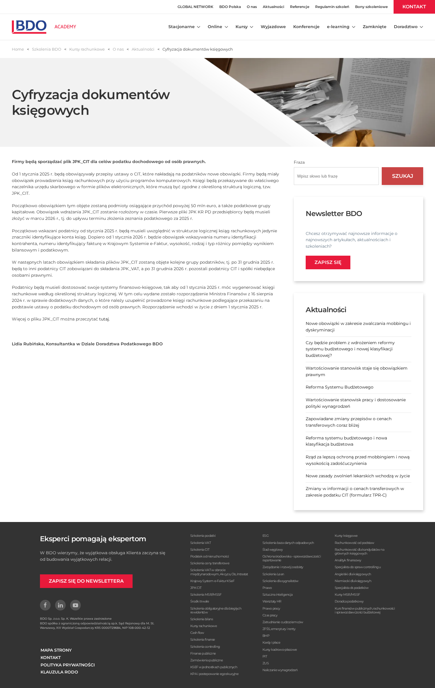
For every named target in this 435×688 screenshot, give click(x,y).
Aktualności (273, 6)
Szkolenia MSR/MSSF (205, 594)
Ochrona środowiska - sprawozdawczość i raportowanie (291, 558)
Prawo (267, 588)
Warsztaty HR (271, 601)
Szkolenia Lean (273, 574)
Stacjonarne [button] (181, 26)
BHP (265, 636)
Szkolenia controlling (205, 647)
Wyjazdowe (273, 26)
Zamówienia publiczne (206, 660)
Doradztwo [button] (406, 26)
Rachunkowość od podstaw (354, 543)
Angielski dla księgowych (353, 574)
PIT (264, 656)
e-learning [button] (338, 26)
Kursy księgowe (346, 536)
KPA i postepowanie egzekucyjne (214, 674)
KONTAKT (414, 6)
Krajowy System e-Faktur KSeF (212, 581)
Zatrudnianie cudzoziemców (282, 622)
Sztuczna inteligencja (277, 594)
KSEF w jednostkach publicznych (213, 667)
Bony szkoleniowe (371, 6)
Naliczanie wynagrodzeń (280, 670)
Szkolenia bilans (201, 619)
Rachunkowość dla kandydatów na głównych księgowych (359, 551)
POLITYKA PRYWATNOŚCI (68, 665)
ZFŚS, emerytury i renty (278, 629)
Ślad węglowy (272, 549)
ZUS (265, 663)
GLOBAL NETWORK (195, 6)
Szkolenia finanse (202, 639)
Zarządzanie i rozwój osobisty (282, 567)
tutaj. (104, 319)
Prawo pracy (271, 608)
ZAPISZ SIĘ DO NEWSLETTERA (86, 581)
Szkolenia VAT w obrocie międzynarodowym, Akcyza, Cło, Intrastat (219, 572)
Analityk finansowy (348, 560)
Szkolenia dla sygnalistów (280, 581)
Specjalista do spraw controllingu (358, 567)
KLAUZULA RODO (59, 672)
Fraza (299, 162)
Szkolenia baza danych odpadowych (288, 543)
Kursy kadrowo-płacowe (279, 649)
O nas (252, 6)
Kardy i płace (271, 642)
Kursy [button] (242, 26)
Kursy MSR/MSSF (347, 594)
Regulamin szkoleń (332, 6)
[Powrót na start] (44, 27)
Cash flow (197, 633)
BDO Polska (230, 6)
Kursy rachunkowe (203, 626)
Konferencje (306, 26)
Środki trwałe (199, 601)
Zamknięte (374, 26)
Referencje (299, 6)
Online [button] (215, 26)
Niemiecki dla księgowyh (353, 581)
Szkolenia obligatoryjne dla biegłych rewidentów (215, 610)
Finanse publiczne (203, 653)
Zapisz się (328, 262)
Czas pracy (269, 615)
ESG (265, 536)
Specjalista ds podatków (351, 588)
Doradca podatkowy (349, 601)
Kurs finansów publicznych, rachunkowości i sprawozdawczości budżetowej (365, 610)
